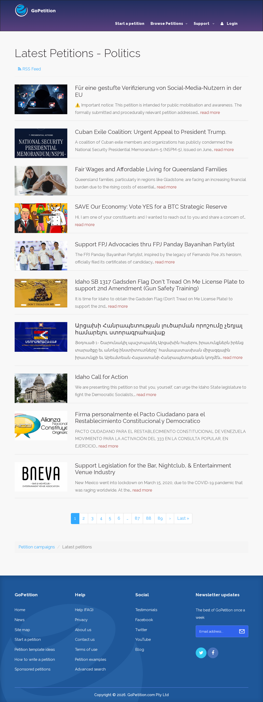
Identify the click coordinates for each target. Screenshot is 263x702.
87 (137, 518)
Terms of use (86, 649)
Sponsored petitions (32, 669)
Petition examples (90, 659)
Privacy (81, 620)
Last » (183, 518)
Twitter (141, 629)
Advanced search (90, 669)
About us (83, 629)
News (19, 620)
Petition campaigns (36, 547)
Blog (139, 649)
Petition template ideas (35, 649)
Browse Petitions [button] (167, 24)
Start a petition (129, 24)
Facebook (144, 620)
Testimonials (146, 610)
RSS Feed (31, 69)
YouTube (143, 639)
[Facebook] (213, 652)
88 (148, 518)
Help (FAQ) (84, 610)
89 (160, 518)
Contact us (85, 639)
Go (242, 631)
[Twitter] (201, 652)
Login (232, 24)
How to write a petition (35, 659)
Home (20, 610)
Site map (22, 629)
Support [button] (202, 24)
